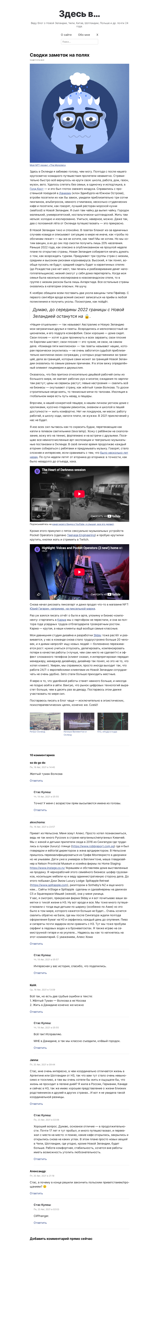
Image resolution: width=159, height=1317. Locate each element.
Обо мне (84, 34)
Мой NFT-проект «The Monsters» (48, 165)
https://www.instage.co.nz (47, 867)
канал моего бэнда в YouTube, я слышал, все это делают (83, 524)
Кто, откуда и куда (107, 731)
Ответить (36, 780)
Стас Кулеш (42, 792)
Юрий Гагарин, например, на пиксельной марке (62, 608)
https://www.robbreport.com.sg (93, 846)
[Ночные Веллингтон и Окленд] (79, 721)
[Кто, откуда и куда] (113, 721)
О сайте (66, 34)
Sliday (97, 635)
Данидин (65, 193)
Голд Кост (37, 188)
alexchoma (37, 822)
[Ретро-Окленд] (45, 721)
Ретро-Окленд (37, 731)
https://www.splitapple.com (49, 885)
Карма (61, 619)
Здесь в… (79, 13)
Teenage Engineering (81, 535)
